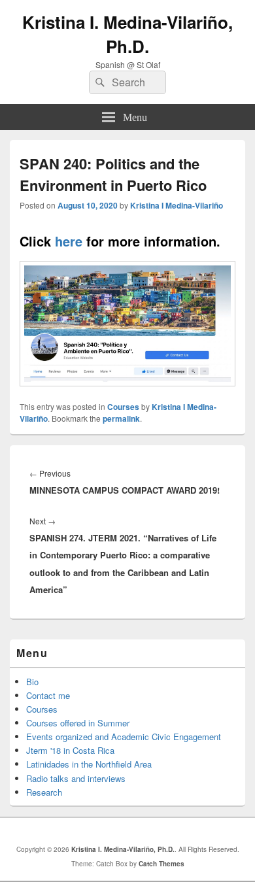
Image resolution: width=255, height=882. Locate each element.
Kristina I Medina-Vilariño (176, 205)
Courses (123, 407)
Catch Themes (161, 863)
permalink (121, 418)
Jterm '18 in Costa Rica (70, 750)
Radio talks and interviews (76, 778)
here (66, 240)
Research (44, 792)
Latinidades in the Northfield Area (89, 764)
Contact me (48, 695)
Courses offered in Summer (77, 723)
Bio (32, 681)
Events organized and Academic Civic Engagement (123, 736)
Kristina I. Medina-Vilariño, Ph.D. (127, 34)
